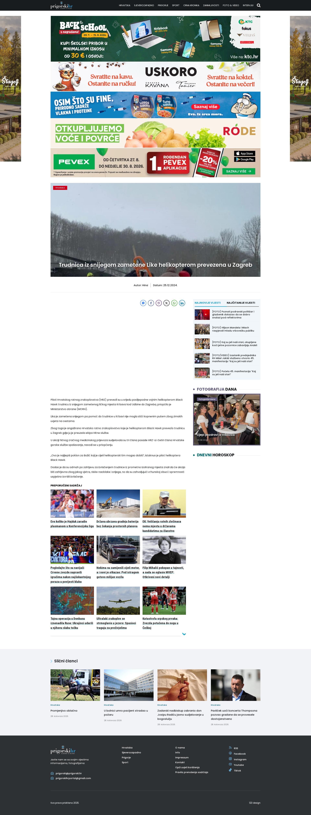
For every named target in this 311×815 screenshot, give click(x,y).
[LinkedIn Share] (182, 303)
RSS (236, 748)
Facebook (240, 753)
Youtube (239, 765)
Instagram (240, 759)
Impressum (182, 757)
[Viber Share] (159, 303)
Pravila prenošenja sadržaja (191, 772)
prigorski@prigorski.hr (69, 773)
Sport (175, 5)
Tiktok (237, 770)
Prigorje (163, 5)
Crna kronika (191, 5)
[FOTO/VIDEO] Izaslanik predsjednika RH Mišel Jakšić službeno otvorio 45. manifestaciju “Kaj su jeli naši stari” (234, 358)
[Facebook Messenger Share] (143, 303)
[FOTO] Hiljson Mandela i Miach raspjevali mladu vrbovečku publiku (233, 329)
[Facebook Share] (151, 303)
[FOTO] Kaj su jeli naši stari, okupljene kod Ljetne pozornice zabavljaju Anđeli (234, 344)
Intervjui (248, 5)
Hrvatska (124, 5)
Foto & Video (231, 5)
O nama (180, 747)
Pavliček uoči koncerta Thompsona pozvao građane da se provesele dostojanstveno (234, 715)
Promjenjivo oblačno (64, 711)
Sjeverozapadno (144, 5)
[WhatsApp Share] (174, 303)
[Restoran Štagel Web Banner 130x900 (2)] (10, 161)
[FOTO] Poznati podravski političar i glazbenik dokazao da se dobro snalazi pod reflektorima (233, 314)
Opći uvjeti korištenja (187, 767)
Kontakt (180, 762)
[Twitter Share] (166, 303)
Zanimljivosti (211, 5)
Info (177, 752)
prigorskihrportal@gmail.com (73, 778)
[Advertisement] (118, 329)
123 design (254, 802)
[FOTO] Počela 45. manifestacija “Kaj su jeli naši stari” (234, 373)
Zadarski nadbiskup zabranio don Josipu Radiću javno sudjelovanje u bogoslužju (180, 715)
